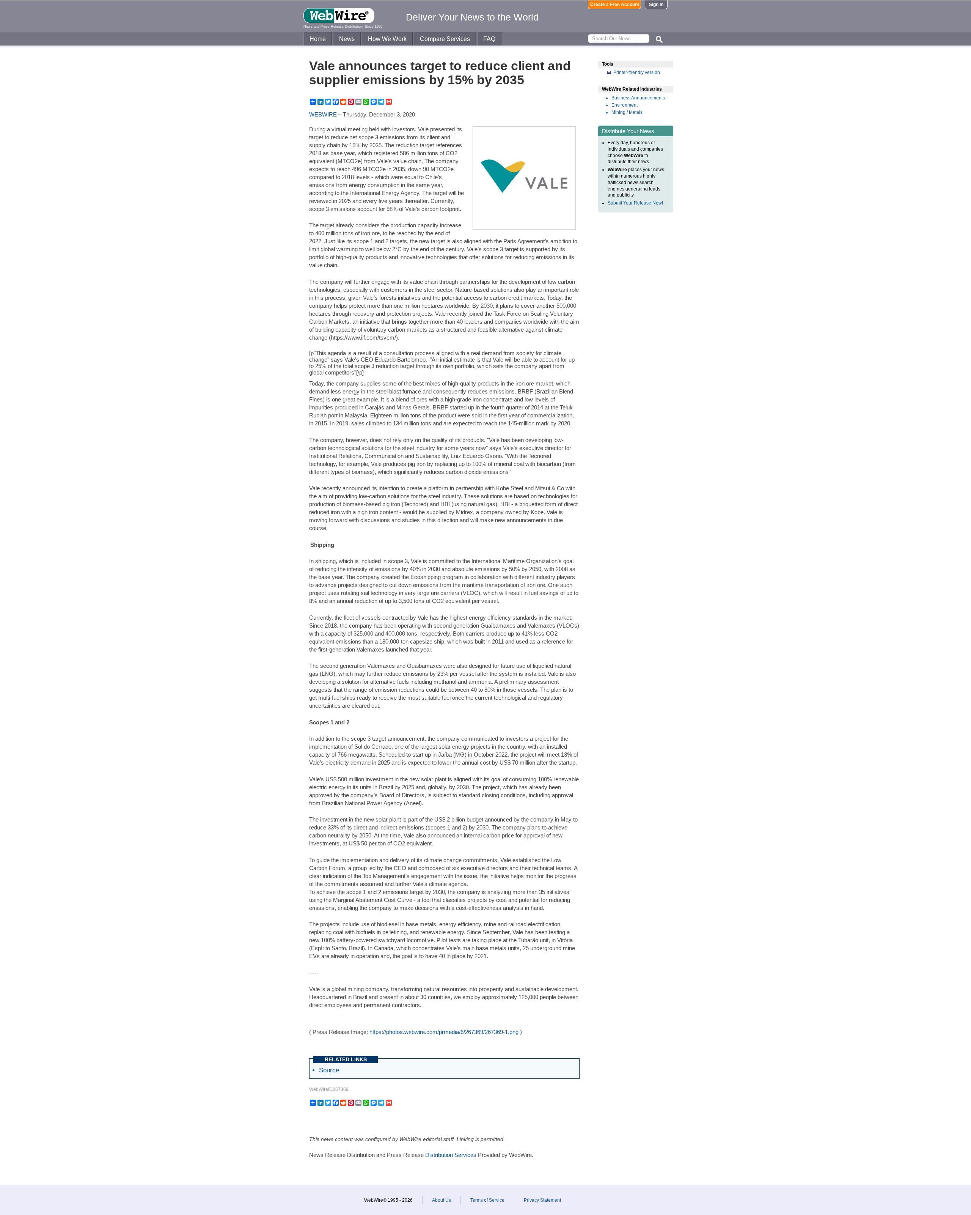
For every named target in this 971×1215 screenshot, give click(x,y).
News (347, 39)
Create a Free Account (614, 4)
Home (318, 39)
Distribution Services (450, 1155)
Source (329, 1070)
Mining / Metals (627, 112)
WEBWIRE (323, 114)
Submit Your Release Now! (635, 203)
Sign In (656, 4)
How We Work (387, 39)
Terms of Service (487, 1200)
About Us (441, 1200)
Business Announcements (638, 98)
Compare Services (445, 39)
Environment (624, 105)
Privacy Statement (542, 1200)
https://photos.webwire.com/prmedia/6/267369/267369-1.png (443, 1032)
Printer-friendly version (636, 72)
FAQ (489, 39)
